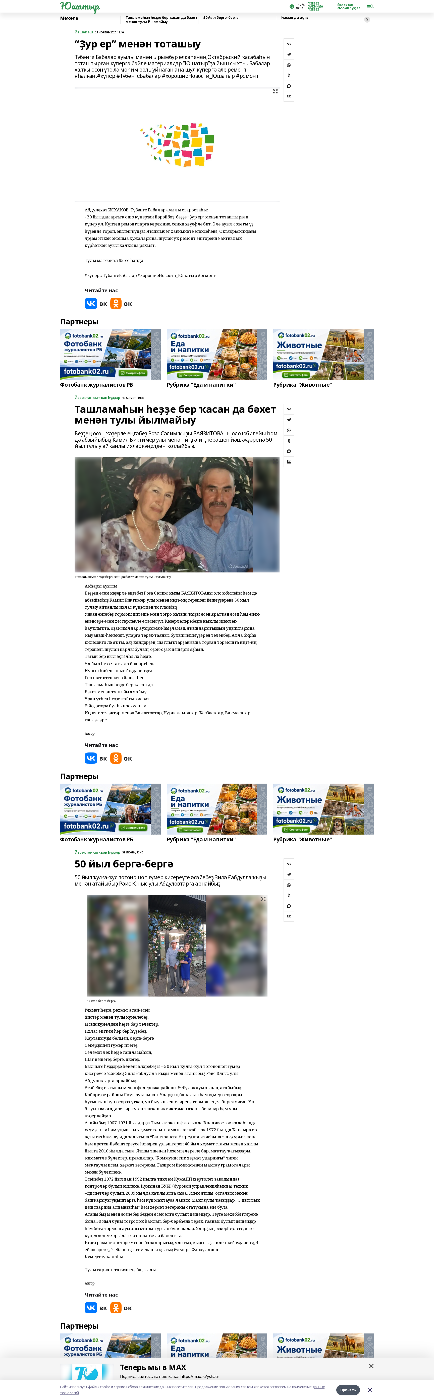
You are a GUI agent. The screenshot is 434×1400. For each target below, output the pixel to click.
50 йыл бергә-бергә (220, 18)
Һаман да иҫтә (294, 18)
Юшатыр (79, 6)
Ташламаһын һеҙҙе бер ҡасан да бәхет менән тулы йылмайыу (161, 20)
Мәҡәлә (69, 18)
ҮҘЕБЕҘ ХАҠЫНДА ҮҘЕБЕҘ (315, 6)
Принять (348, 1389)
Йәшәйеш (84, 32)
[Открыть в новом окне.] (96, 303)
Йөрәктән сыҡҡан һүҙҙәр (348, 7)
